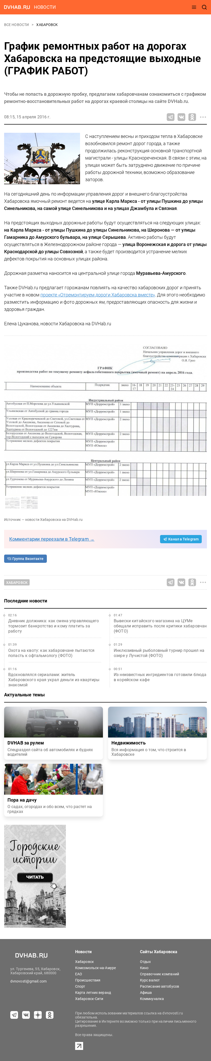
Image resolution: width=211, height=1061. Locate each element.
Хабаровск (47, 25)
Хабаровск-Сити (89, 999)
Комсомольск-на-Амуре (95, 968)
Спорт (80, 986)
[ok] (50, 1015)
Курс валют (150, 980)
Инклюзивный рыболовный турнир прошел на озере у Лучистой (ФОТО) (159, 653)
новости (45, 7)
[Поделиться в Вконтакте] (181, 117)
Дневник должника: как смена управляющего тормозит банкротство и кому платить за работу (53, 626)
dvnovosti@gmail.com (28, 981)
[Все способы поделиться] (203, 117)
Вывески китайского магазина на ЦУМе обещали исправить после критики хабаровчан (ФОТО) (160, 626)
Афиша (146, 992)
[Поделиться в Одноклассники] (192, 117)
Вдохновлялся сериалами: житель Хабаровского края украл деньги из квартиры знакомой (53, 679)
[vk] (26, 1015)
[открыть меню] (194, 7)
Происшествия (87, 980)
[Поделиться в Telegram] (170, 117)
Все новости (17, 25)
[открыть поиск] (204, 7)
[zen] (38, 1015)
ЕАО (78, 974)
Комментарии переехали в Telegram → (51, 539)
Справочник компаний (159, 974)
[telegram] (14, 1015)
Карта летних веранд (93, 992)
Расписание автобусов (159, 986)
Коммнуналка (152, 999)
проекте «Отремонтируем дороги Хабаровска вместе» (97, 294)
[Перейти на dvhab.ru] (17, 7)
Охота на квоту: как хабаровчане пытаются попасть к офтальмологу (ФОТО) (51, 653)
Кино (144, 968)
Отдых (145, 962)
